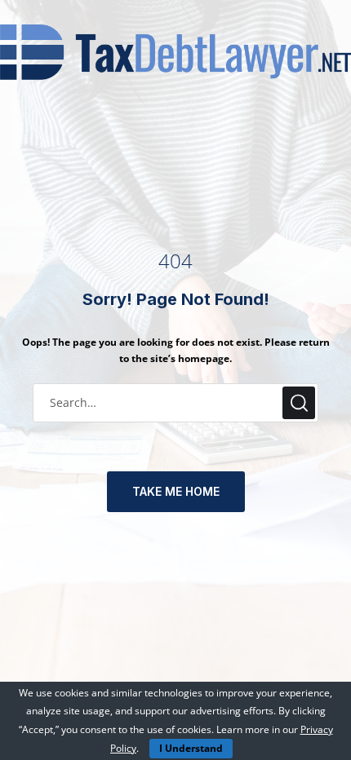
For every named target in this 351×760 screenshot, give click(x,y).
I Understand (191, 748)
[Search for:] (175, 402)
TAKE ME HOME (176, 491)
